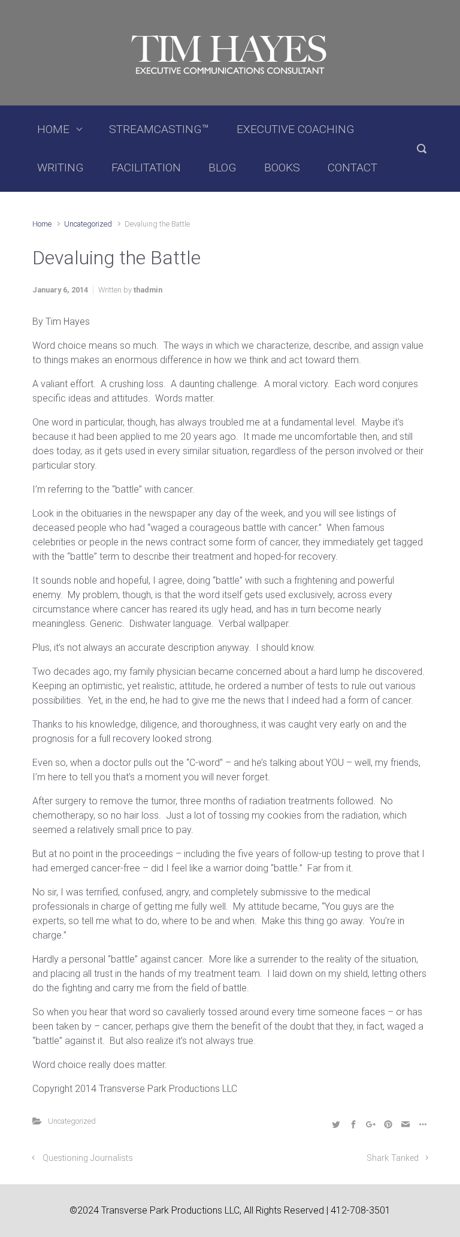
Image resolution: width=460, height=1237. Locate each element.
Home (42, 223)
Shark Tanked (393, 1158)
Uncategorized (88, 223)
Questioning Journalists (88, 1158)
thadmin (148, 289)
